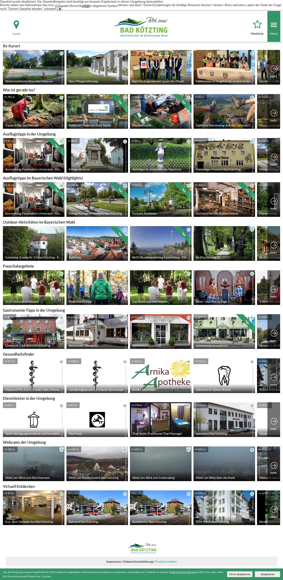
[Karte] (13, 21)
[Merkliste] (257, 24)
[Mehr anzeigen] (274, 67)
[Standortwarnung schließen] (59, 9)
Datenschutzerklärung (138, 561)
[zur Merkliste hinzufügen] (60, 54)
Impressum (113, 561)
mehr (273, 76)
